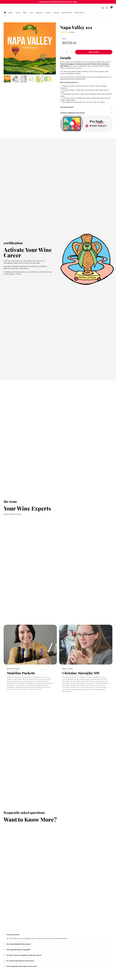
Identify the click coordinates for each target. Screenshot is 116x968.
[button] (103, 8)
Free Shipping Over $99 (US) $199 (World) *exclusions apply (58, 1)
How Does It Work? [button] (67, 107)
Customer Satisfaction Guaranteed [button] (72, 113)
